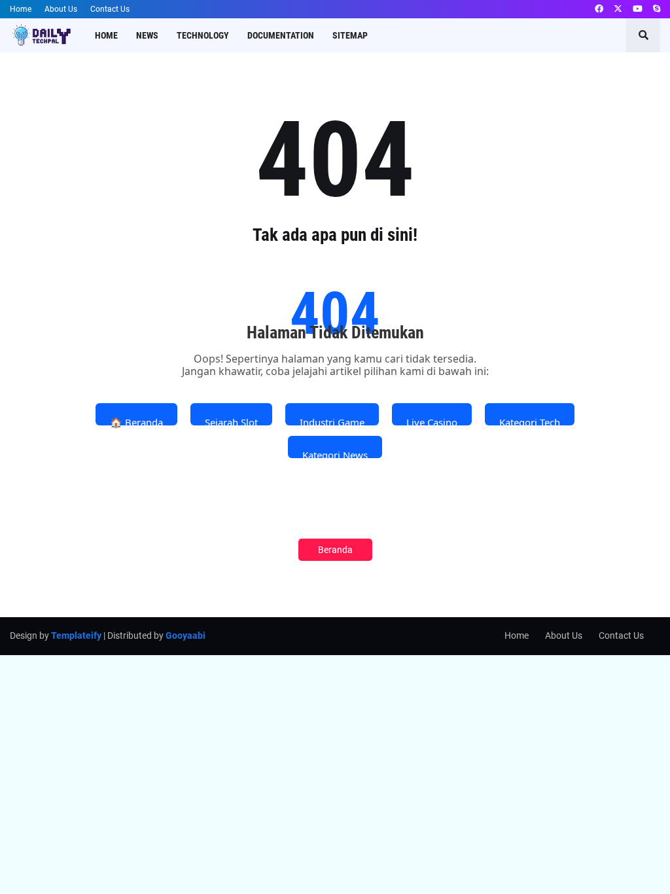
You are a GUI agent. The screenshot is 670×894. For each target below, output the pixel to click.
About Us (60, 9)
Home (20, 9)
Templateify (76, 635)
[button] (643, 35)
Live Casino (431, 420)
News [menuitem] (147, 35)
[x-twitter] (618, 9)
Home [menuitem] (106, 35)
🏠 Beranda (136, 420)
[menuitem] (386, 35)
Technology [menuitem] (203, 35)
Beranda (335, 550)
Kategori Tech (529, 420)
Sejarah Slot (231, 420)
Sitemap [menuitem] (350, 35)
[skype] (656, 9)
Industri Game (332, 420)
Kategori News (335, 453)
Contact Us (110, 9)
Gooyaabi (185, 635)
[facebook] (599, 9)
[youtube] (638, 9)
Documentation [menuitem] (280, 35)
